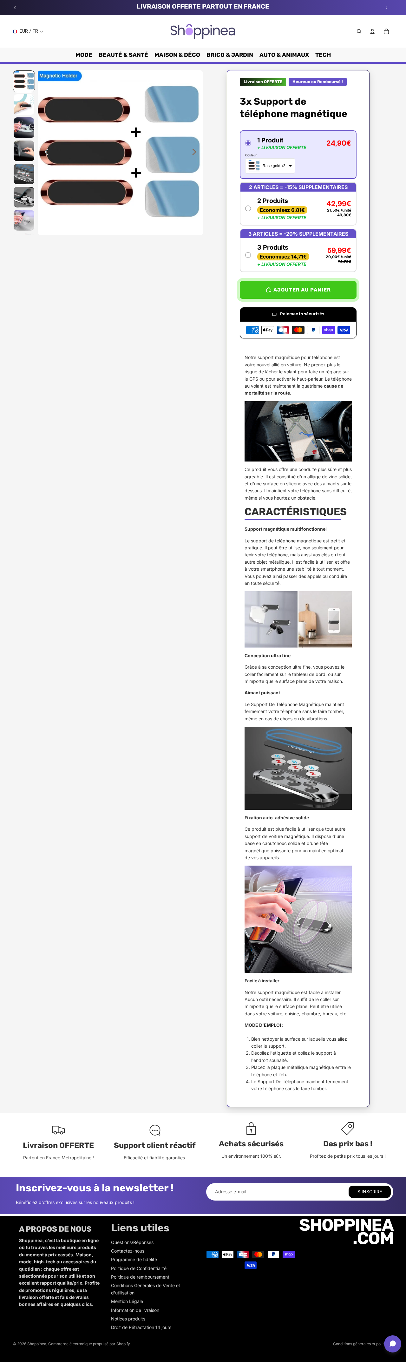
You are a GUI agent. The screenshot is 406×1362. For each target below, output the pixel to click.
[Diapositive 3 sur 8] (24, 127)
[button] (298, 154)
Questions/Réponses (132, 1242)
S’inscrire (369, 1191)
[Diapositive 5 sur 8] (24, 174)
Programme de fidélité (134, 1259)
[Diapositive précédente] (15, 8)
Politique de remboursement (140, 1277)
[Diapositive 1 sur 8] (24, 81)
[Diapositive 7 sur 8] (24, 220)
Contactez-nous (127, 1251)
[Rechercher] (359, 31)
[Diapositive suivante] (386, 8)
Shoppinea (36, 1343)
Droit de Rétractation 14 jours (141, 1327)
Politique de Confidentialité (139, 1268)
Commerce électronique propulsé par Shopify (89, 1343)
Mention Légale (127, 1301)
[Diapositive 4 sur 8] (24, 151)
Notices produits (128, 1318)
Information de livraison (135, 1310)
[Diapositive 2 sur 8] (24, 104)
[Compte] (372, 31)
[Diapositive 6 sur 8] (24, 197)
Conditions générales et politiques (363, 1343)
